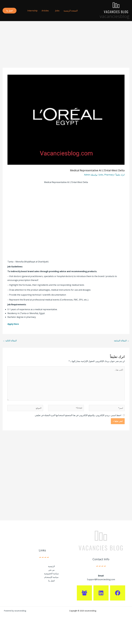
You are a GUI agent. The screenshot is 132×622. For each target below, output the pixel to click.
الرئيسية (51, 566)
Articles (45, 10)
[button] (21, 10)
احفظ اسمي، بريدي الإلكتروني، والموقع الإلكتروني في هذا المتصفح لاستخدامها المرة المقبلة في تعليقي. (78, 415)
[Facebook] (117, 593)
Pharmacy (109, 174)
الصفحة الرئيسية (71, 10)
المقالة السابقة (121, 340)
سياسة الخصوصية (51, 573)
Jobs (57, 10)
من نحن (51, 570)
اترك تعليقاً (120, 174)
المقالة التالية (10, 340)
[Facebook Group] (84, 593)
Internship (32, 10)
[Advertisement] (66, 48)
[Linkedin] (101, 593)
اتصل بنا (51, 580)
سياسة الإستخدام (51, 577)
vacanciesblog (114, 16)
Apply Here (13, 324)
